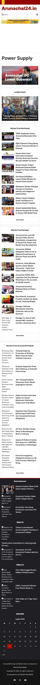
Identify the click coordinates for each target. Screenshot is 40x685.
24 (4, 646)
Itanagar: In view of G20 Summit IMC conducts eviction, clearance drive (26, 320)
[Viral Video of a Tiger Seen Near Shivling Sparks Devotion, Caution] (8, 603)
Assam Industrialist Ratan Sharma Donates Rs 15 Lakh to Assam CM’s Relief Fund (27, 210)
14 (25, 636)
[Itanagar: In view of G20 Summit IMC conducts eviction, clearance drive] (8, 324)
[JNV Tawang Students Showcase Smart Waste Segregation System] (8, 386)
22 (30, 641)
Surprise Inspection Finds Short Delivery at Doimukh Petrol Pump (26, 368)
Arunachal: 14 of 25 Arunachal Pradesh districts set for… (27, 552)
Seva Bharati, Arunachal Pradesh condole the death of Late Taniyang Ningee (26, 298)
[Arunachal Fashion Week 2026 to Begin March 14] (8, 499)
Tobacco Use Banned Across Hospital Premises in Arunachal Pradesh (27, 529)
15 (30, 636)
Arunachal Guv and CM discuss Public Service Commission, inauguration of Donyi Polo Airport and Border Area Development (26, 240)
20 (20, 641)
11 (9, 636)
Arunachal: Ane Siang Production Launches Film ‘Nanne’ (26, 509)
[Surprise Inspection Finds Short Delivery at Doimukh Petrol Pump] (8, 371)
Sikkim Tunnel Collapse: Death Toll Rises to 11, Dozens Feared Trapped (25, 200)
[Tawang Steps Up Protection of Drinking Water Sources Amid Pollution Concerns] (8, 357)
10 (4, 636)
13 (20, 636)
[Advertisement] (20, 38)
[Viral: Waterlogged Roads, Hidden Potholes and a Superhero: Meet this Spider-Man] (8, 576)
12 (15, 636)
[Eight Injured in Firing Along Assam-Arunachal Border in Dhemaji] (8, 146)
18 (9, 641)
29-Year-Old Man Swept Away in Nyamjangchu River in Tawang (25, 431)
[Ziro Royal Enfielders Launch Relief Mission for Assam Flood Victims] (8, 179)
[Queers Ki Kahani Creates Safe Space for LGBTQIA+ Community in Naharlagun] (8, 446)
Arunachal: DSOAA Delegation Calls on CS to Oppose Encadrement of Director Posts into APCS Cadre (26, 254)
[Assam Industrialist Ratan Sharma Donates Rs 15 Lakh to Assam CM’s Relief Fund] (8, 211)
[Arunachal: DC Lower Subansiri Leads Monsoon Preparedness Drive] (20, 75)
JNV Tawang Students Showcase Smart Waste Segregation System (25, 382)
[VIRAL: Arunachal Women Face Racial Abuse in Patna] (8, 590)
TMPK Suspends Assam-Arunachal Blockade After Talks (26, 135)
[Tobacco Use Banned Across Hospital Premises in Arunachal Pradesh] (8, 533)
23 (36, 641)
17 (4, 641)
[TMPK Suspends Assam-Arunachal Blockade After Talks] (8, 136)
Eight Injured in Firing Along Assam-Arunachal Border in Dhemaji (27, 145)
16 (35, 636)
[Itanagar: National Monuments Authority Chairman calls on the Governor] (8, 309)
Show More (20, 220)
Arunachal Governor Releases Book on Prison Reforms (26, 288)
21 (25, 641)
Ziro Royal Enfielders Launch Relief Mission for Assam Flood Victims (26, 179)
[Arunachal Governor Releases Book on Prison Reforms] (8, 289)
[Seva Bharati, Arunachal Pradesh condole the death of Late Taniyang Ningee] (8, 299)
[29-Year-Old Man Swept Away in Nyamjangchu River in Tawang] (8, 432)
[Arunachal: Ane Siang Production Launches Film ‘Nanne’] (8, 512)
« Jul (3, 655)
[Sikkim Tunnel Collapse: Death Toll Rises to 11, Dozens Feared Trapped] (8, 201)
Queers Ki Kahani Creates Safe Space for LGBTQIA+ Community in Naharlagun (26, 442)
